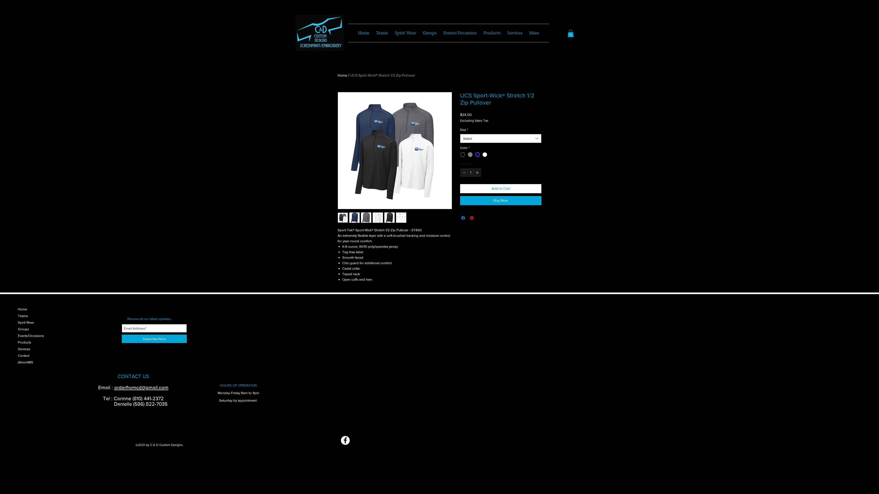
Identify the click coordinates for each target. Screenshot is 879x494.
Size (464, 130)
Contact (23, 355)
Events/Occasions (31, 336)
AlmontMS (25, 362)
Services (24, 349)
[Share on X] (480, 218)
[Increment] (477, 173)
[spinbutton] (471, 173)
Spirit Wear (26, 322)
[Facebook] (345, 440)
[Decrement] (464, 173)
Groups (23, 329)
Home (342, 75)
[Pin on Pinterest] (472, 218)
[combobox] (500, 138)
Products (24, 342)
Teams (23, 316)
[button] (570, 33)
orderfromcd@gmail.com (141, 387)
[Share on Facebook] (463, 218)
